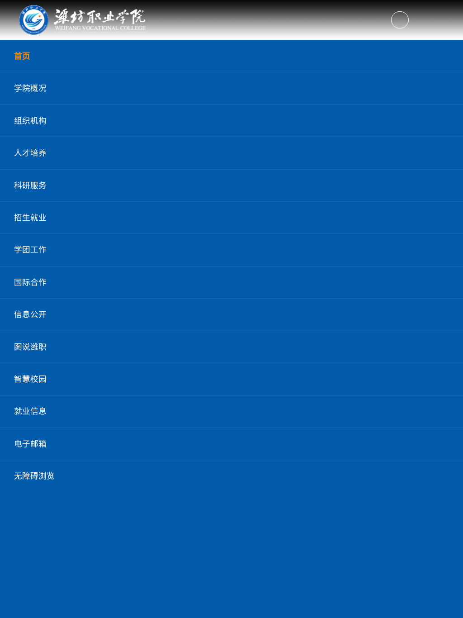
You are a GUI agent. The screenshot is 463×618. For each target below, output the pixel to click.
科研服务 (30, 185)
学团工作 (30, 249)
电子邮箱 (30, 443)
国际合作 (30, 282)
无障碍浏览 (34, 475)
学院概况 (30, 88)
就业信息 (30, 411)
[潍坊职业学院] (83, 20)
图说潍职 (30, 347)
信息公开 (30, 314)
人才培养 (30, 152)
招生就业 (30, 217)
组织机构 (30, 120)
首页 (22, 56)
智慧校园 (30, 379)
